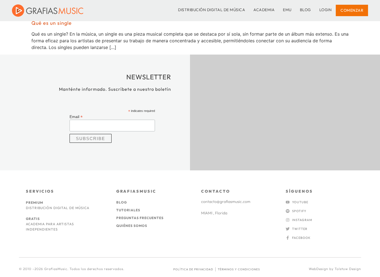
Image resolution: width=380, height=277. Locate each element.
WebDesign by (322, 269)
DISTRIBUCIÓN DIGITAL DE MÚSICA (211, 9)
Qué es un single (51, 23)
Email (76, 116)
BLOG (305, 9)
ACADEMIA (264, 9)
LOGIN (325, 9)
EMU (287, 9)
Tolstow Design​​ (348, 269)
